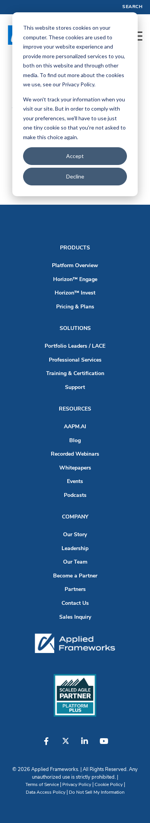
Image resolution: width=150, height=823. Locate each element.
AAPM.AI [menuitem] (75, 427)
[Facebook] (46, 745)
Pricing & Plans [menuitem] (75, 307)
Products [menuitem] (75, 248)
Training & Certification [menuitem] (75, 374)
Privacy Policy (76, 785)
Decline (75, 176)
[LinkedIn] (85, 745)
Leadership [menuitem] (75, 549)
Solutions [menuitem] (75, 329)
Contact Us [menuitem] (75, 603)
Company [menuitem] (75, 517)
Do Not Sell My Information (97, 792)
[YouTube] (104, 745)
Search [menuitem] (132, 7)
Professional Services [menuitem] (75, 360)
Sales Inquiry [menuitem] (75, 617)
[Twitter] (65, 745)
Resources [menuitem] (75, 409)
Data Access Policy (45, 792)
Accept (75, 156)
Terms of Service (42, 785)
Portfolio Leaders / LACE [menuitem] (75, 346)
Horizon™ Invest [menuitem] (75, 293)
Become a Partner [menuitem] (75, 576)
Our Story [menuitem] (75, 535)
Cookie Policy (109, 785)
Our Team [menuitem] (75, 562)
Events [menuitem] (75, 482)
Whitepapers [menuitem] (75, 468)
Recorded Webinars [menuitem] (75, 454)
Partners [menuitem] (75, 589)
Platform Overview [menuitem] (75, 266)
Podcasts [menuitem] (75, 495)
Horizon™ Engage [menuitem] (75, 280)
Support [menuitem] (75, 387)
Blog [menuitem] (75, 441)
